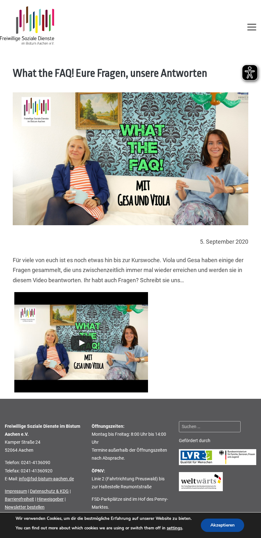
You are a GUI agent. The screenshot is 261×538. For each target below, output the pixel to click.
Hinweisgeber (50, 499)
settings (174, 528)
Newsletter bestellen (25, 507)
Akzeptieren (222, 525)
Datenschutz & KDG (49, 491)
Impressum (16, 491)
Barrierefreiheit (19, 499)
